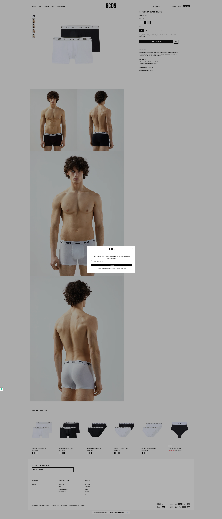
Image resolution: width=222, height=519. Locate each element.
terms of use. (123, 268)
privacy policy (116, 268)
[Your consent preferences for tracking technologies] (1, 389)
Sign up (112, 265)
